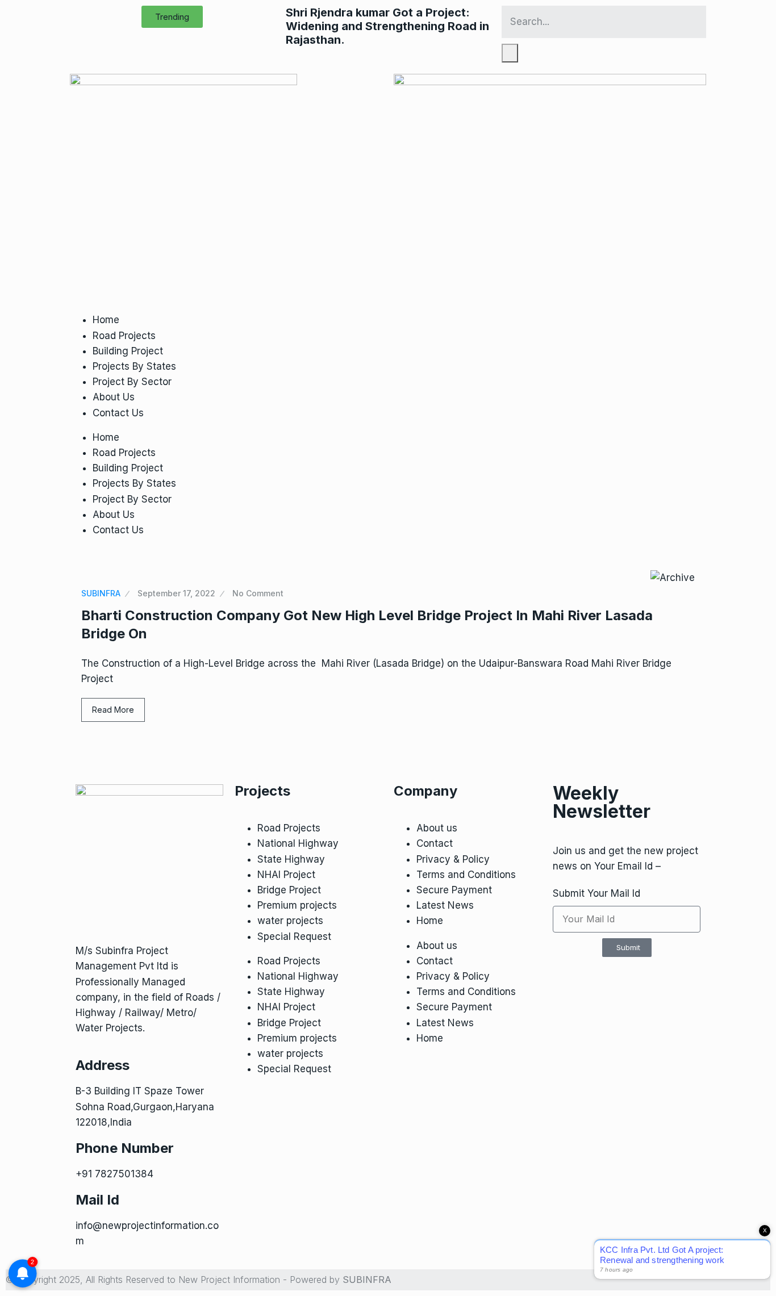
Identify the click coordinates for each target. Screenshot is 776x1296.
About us (436, 828)
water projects (290, 920)
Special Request (294, 936)
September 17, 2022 (176, 593)
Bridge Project (289, 890)
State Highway (291, 859)
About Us (114, 397)
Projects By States (134, 366)
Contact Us (118, 413)
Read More (113, 709)
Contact (434, 843)
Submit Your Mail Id (596, 893)
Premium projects (297, 905)
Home (106, 319)
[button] (172, 17)
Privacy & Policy (453, 859)
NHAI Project (286, 874)
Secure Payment (454, 890)
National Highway (298, 843)
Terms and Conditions (466, 874)
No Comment (257, 593)
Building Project (128, 351)
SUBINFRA (100, 593)
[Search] (510, 53)
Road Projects (124, 335)
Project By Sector (132, 381)
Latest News (445, 905)
